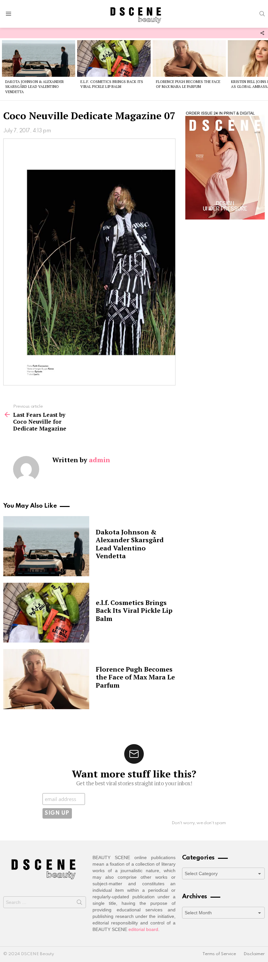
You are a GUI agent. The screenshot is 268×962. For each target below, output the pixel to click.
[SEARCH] (262, 13)
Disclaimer (254, 954)
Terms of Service (219, 954)
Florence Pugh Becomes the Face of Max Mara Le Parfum (188, 84)
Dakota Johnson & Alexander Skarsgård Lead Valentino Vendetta (34, 86)
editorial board (143, 929)
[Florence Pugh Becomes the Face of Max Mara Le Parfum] (189, 58)
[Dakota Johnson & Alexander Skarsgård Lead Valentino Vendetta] (38, 58)
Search (79, 903)
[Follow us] (262, 33)
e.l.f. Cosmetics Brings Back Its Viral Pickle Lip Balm (111, 84)
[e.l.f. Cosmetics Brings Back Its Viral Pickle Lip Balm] (113, 58)
